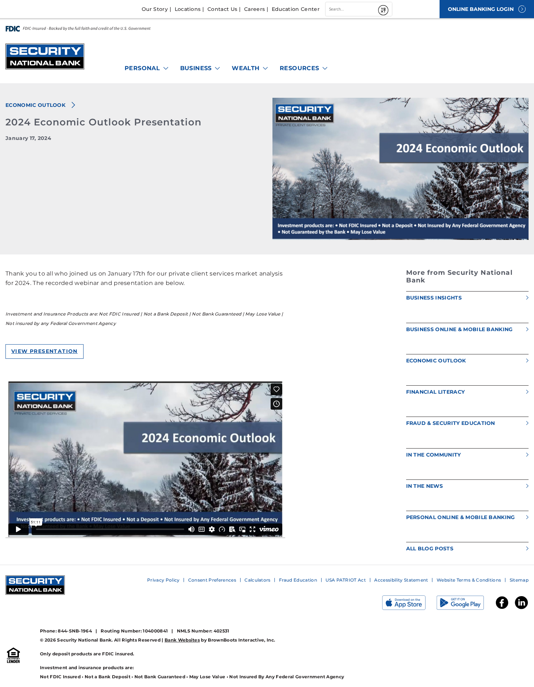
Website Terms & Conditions (469, 580)
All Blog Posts (429, 548)
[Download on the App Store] (409, 604)
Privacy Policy (163, 580)
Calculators (257, 580)
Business (197, 68)
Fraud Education (298, 580)
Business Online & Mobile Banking (459, 329)
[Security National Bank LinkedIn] (521, 608)
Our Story (155, 9)
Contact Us (222, 9)
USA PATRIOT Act (345, 580)
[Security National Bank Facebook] (502, 608)
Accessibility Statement (401, 580)
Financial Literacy (435, 392)
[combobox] (350, 9)
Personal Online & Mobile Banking (460, 517)
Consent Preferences (212, 580)
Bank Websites (182, 640)
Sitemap (519, 580)
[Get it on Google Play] (466, 604)
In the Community (433, 454)
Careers (254, 9)
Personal (143, 68)
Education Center (296, 9)
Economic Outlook (36, 105)
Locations (188, 9)
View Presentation (44, 351)
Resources (300, 68)
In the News (424, 486)
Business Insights (434, 297)
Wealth (247, 68)
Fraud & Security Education (450, 423)
